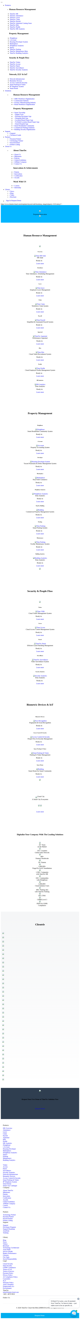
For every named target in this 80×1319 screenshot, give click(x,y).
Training (5, 1233)
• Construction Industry (21, 101)
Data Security (7, 1266)
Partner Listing (8, 1220)
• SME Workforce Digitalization (23, 99)
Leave (5, 1132)
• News (11, 191)
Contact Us (6, 1207)
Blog (4, 1240)
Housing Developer (9, 1149)
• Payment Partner (15, 139)
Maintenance (7, 1158)
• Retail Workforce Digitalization (24, 104)
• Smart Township (19, 112)
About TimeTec (8, 1190)
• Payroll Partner (14, 143)
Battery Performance (9, 1253)
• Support (12, 133)
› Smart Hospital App (20, 124)
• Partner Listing (14, 144)
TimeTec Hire (14, 25)
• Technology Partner (16, 141)
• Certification (17, 176)
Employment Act (8, 1286)
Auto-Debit (6, 1249)
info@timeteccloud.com (11, 1292)
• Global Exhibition (19, 160)
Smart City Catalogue (10, 1186)
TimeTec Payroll (15, 21)
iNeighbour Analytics (17, 45)
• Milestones (17, 156)
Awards (5, 1200)
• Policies (16, 158)
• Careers (16, 186)
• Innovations (17, 174)
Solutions (8, 91)
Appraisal (6, 1137)
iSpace (12, 47)
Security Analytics (9, 1172)
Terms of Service (8, 1271)
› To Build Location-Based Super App (26, 122)
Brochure (6, 1246)
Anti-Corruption (8, 1284)
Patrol (5, 1169)
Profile (5, 1141)
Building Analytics (9, 1160)
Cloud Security (8, 1264)
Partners (7, 137)
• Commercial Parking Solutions (23, 128)
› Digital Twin (18, 114)
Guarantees (6, 1279)
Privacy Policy (7, 1275)
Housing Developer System (19, 42)
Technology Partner (9, 1215)
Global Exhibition (9, 1202)
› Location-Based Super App (23, 120)
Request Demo (16, 200)
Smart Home (14, 88)
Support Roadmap (9, 1229)
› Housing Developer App (22, 116)
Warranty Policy (8, 1282)
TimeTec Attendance (16, 16)
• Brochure (12, 197)
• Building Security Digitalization (24, 129)
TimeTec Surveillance (17, 68)
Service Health (8, 1251)
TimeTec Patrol (15, 66)
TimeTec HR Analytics (17, 29)
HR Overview (7, 1128)
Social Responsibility (10, 1259)
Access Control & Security (18, 83)
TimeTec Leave (15, 17)
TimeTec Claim (15, 19)
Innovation (6, 1196)
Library (7, 189)
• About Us (17, 154)
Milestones (6, 1192)
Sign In (8, 200)
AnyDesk (6, 1231)
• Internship (17, 187)
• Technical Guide (15, 135)
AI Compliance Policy (10, 1277)
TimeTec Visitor (15, 62)
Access (5, 1167)
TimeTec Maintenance (19, 51)
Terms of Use (7, 1269)
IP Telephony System (17, 86)
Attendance (6, 1130)
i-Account (13, 40)
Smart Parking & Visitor (18, 84)
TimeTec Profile (15, 27)
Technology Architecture (11, 1248)
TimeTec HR (14, 14)
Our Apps (6, 1257)
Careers (5, 1205)
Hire (4, 1139)
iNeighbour (13, 38)
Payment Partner (8, 1217)
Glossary (6, 1255)
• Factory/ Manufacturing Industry (24, 102)
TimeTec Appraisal (21, 23)
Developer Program (9, 1227)
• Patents (16, 172)
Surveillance (7, 1170)
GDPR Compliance (9, 1267)
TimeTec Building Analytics (19, 53)
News (5, 1242)
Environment (7, 1288)
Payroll (5, 1136)
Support (7, 131)
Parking (5, 1156)
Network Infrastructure (17, 79)
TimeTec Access (15, 64)
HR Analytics (7, 1143)
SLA (4, 1281)
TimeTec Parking (15, 49)
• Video (11, 195)
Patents (5, 1194)
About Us (8, 146)
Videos (5, 1244)
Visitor (5, 1165)
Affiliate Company (9, 1203)
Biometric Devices (16, 81)
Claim (5, 1134)
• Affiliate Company (20, 162)
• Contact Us (17, 164)
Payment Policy (8, 1273)
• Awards (16, 178)
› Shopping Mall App (20, 118)
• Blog (11, 193)
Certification (7, 1198)
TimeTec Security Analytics (19, 70)
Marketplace (14, 44)
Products (8, 5)
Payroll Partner (8, 1218)
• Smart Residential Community (23, 126)
